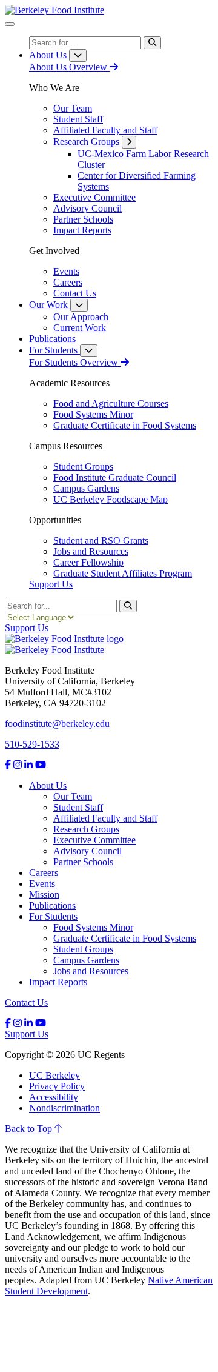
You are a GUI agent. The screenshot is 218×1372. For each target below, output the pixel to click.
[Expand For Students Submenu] (88, 350)
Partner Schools (83, 862)
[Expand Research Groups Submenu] (129, 142)
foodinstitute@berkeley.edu (57, 723)
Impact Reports (58, 982)
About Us (48, 785)
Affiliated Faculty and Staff (105, 818)
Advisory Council (87, 851)
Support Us (51, 584)
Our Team (72, 796)
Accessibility (53, 1097)
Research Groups (86, 829)
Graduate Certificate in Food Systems (124, 938)
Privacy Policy (57, 1086)
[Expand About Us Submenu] (78, 55)
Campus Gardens (86, 960)
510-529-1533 (32, 744)
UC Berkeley (54, 1075)
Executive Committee (94, 840)
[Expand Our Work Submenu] (79, 305)
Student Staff (78, 807)
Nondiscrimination (64, 1108)
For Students (53, 916)
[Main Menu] (10, 24)
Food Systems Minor (93, 927)
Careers (43, 873)
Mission (44, 894)
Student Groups (83, 949)
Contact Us (26, 1002)
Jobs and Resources (90, 971)
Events (42, 883)
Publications (52, 905)
